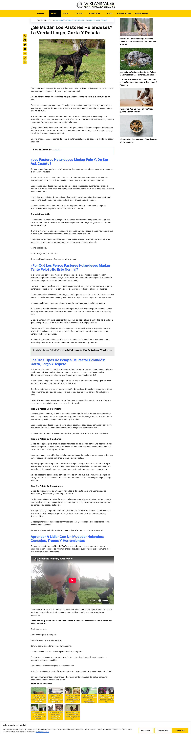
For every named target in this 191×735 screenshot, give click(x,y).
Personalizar (145, 730)
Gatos (65, 13)
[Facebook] (25, 40)
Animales (40, 13)
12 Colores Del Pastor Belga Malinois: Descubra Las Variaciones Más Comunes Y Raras (138, 41)
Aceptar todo (180, 730)
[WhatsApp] (25, 36)
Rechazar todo (163, 730)
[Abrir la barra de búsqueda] (153, 13)
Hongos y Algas (141, 13)
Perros (53, 13)
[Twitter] (25, 44)
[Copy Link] (25, 58)
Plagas (109, 13)
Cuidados (78, 13)
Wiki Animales (42, 20)
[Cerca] (188, 723)
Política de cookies (42, 732)
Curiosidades (94, 13)
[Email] (25, 49)
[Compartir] (25, 62)
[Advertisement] (138, 239)
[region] (95, 728)
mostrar (57, 150)
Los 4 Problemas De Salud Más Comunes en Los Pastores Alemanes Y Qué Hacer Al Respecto (138, 82)
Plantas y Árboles (124, 13)
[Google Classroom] (25, 53)
